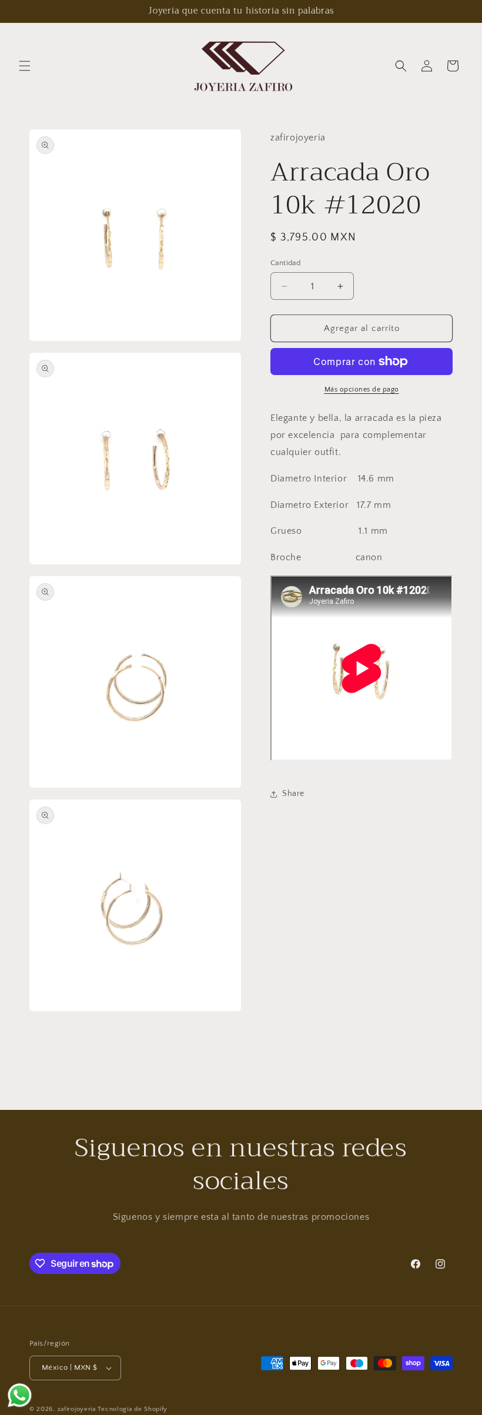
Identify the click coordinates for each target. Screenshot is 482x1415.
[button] (25, 66)
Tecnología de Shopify (133, 1409)
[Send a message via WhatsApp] (20, 1395)
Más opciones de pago (361, 389)
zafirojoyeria (77, 1409)
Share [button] (293, 793)
